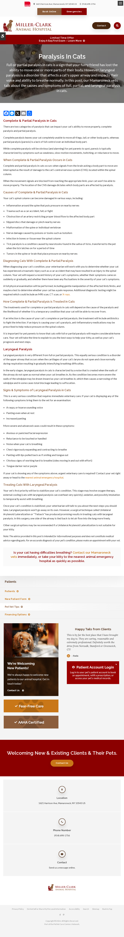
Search (86, 909)
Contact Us (62, 763)
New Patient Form (16, 599)
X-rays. (66, 294)
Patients (10, 591)
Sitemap (95, 909)
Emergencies (74, 11)
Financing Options (15, 614)
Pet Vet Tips (12, 606)
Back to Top (107, 909)
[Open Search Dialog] (117, 25)
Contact (101, 25)
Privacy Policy (18, 909)
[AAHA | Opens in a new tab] (29, 4)
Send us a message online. (62, 867)
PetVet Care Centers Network (66, 924)
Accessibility (74, 909)
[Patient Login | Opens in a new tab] (93, 672)
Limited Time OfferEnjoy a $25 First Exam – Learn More (60, 39)
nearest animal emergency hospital (44, 477)
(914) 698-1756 (88, 4)
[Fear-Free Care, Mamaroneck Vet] (31, 706)
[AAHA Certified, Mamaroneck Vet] (31, 722)
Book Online (49, 11)
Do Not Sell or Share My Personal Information (46, 909)
